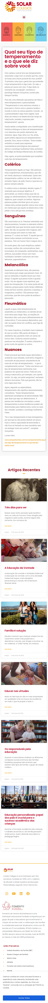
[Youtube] (14, 893)
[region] (24, 987)
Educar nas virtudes (17, 691)
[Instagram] (6, 893)
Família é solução (15, 630)
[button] (24, 17)
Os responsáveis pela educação (18, 750)
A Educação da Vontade (19, 568)
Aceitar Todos (24, 998)
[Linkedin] (21, 893)
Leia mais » (8, 526)
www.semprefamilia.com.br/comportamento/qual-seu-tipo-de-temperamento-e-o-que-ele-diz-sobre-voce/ (25, 443)
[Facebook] (28, 893)
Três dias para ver (16, 507)
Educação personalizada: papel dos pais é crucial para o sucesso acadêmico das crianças (24, 819)
